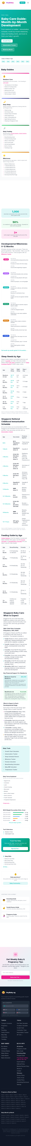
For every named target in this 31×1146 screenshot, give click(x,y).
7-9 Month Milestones (10, 169)
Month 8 (13, 1117)
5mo (27, 61)
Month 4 (22, 1115)
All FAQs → (5, 866)
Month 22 (3, 1123)
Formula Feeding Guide (10, 138)
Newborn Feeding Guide (10, 86)
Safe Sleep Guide (9, 112)
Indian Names (5, 1055)
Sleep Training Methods (10, 117)
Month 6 (3, 1117)
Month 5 (27, 1115)
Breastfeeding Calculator (15, 541)
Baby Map (4, 1034)
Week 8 (7, 1096)
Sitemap (19, 1084)
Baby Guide (20, 1051)
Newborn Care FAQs (9, 858)
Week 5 (20, 1094)
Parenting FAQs (21, 1053)
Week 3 (11, 1094)
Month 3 (17, 1115)
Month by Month (8, 49)
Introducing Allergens (10, 144)
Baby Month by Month (7, 1112)
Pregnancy (4, 1025)
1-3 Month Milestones (10, 165)
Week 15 (13, 1098)
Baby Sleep (6, 104)
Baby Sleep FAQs (9, 860)
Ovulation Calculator (22, 1025)
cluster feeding (22, 133)
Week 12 (26, 1096)
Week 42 (18, 1108)
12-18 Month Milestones (10, 173)
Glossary (19, 1073)
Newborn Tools (9, 832)
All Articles (20, 1046)
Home (3, 15)
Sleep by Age (8, 110)
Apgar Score (7, 780)
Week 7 (3, 1096)
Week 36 (13, 1106)
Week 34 (3, 1106)
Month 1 (8, 1115)
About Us (19, 1068)
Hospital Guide (21, 1055)
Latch (5, 785)
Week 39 (3, 1108)
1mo (8, 61)
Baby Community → (15, 883)
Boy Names (4, 1046)
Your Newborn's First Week (11, 85)
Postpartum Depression (10, 799)
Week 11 (21, 1096)
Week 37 (18, 1106)
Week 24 (3, 1102)
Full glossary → (6, 803)
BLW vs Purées (8, 146)
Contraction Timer (22, 1030)
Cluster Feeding (8, 787)
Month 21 (24, 1121)
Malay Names (5, 1053)
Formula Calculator (10, 761)
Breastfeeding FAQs (9, 862)
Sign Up (22, 2)
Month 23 (8, 1123)
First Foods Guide (9, 142)
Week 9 (12, 1096)
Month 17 (3, 1121)
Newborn (3, 1115)
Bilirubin (6, 791)
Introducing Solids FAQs (10, 864)
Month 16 (23, 1119)
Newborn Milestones (10, 164)
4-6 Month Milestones (10, 167)
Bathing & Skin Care (9, 90)
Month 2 (13, 1115)
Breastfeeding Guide (10, 137)
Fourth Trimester (8, 797)
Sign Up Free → (15, 848)
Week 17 (22, 1098)
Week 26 (13, 1102)
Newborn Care (8, 79)
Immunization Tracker (9, 45)
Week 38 (23, 1106)
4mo (23, 61)
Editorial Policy (21, 1064)
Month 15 (18, 1119)
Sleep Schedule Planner (12, 756)
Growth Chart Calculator (12, 751)
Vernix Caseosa (8, 795)
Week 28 (23, 1102)
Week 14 (8, 1098)
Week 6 (25, 1094)
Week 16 (18, 1098)
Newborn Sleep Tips (10, 88)
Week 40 (8, 1108)
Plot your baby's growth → (15, 822)
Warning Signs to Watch (10, 94)
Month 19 (13, 1121)
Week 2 (7, 1094)
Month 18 (8, 1121)
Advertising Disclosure (23, 1082)
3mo (18, 61)
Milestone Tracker (6, 254)
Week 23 (23, 1100)
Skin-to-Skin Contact (9, 793)
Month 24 (14, 1123)
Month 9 (17, 1117)
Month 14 (13, 1119)
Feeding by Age (8, 147)
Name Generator (5, 1057)
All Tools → (20, 1034)
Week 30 (8, 1104)
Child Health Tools (9, 833)
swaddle (8, 361)
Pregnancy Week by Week (9, 1092)
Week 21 (13, 1100)
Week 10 (16, 1096)
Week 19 (3, 1100)
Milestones (6, 158)
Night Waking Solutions (10, 119)
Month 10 (22, 1117)
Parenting (4, 1030)
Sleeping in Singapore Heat (11, 120)
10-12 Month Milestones (10, 171)
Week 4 (16, 1094)
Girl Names (4, 1048)
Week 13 (3, 1098)
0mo (3, 61)
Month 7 (8, 1117)
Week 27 (18, 1102)
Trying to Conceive (6, 1023)
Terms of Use (20, 1077)
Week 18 (27, 1098)
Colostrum (6, 782)
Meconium (6, 789)
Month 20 (18, 1121)
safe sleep (5, 82)
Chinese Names (5, 1051)
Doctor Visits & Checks (10, 92)
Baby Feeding (7, 131)
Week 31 (13, 1104)
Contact (19, 1071)
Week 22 (18, 1100)
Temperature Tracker (11, 769)
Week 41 (13, 1108)
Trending (3, 1039)
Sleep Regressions (9, 115)
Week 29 (3, 1104)
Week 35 (8, 1106)
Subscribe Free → (15, 977)
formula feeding (14, 133)
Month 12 (3, 1119)
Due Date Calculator (22, 1023)
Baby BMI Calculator (11, 767)
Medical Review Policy (23, 1066)
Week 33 (23, 1104)
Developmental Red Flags (11, 174)
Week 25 (8, 1102)
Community (4, 1037)
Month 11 (27, 1117)
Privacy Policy (21, 1075)
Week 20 (8, 1100)
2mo (13, 61)
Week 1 (3, 1094)
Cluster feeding (5, 538)
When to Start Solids (9, 140)
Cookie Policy (20, 1080)
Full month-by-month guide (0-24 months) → (14, 350)
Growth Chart (7, 41)
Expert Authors (21, 1061)
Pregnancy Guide (21, 1048)
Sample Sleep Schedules (11, 113)
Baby (2, 1028)
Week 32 (18, 1104)
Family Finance (5, 1032)
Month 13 (8, 1119)
